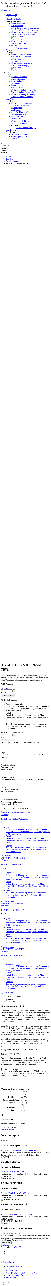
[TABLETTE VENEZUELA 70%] (15, 812)
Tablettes (9, 159)
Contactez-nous (7, 1245)
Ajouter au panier (8, 696)
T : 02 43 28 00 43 (28, 1150)
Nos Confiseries (22, 48)
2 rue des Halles (7, 1172)
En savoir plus (6, 688)
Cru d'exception (12, 161)
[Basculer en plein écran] (7, 1282)
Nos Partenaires (12, 1271)
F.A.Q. (8, 1269)
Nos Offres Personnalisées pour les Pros (21, 1273)
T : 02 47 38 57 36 (21, 1172)
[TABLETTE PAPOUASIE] (13, 858)
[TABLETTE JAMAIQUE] (12, 949)
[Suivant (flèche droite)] (4, 1284)
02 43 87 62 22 (17, 1247)
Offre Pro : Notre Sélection (16, 1275)
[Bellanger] (6, 10)
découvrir (4, 815)
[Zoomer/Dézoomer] (9, 1282)
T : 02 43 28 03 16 (21, 1193)
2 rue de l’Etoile (7, 1193)
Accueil (9, 157)
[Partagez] (4, 1282)
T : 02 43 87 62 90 (25, 1214)
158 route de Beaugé (9, 1214)
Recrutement (11, 1277)
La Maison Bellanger (14, 1266)
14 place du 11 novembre (11, 1150)
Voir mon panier (7, 1130)
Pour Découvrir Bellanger (26, 128)
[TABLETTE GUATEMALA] (13, 904)
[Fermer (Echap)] (2, 1282)
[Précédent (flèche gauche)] (2, 1284)
